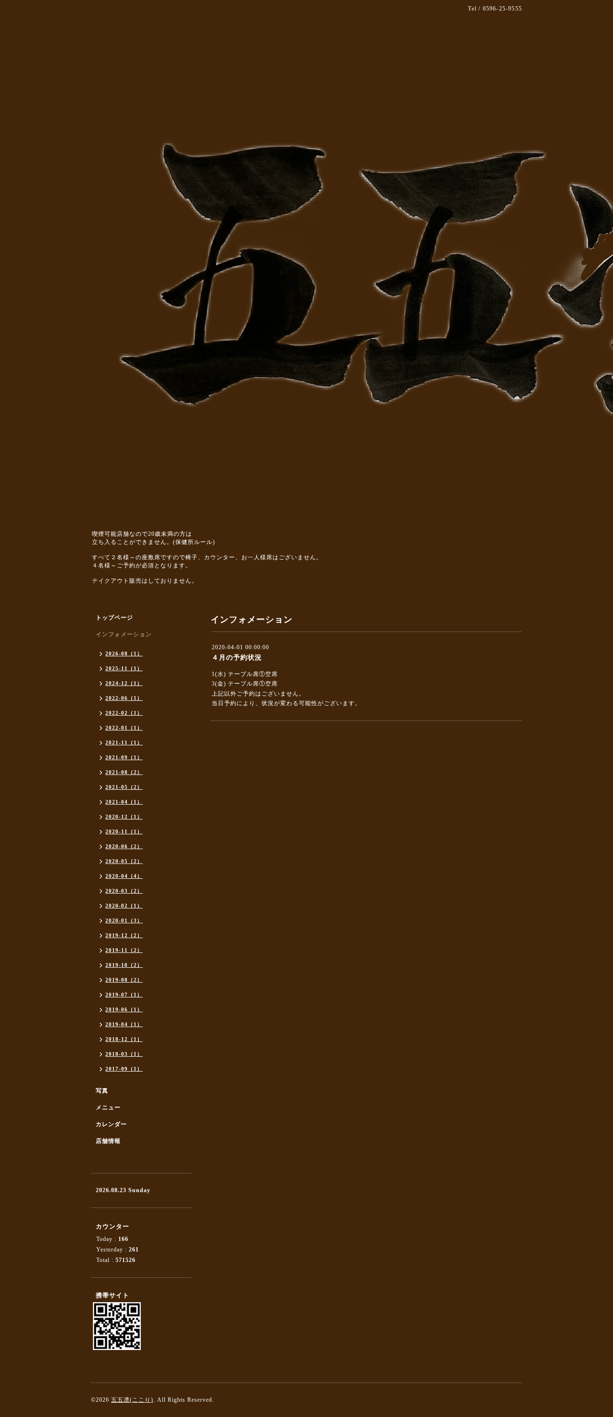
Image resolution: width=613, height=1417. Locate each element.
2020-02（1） (124, 905)
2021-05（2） (124, 787)
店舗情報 (108, 1141)
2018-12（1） (124, 1039)
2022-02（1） (124, 713)
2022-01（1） (124, 728)
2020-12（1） (124, 816)
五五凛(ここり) (132, 1399)
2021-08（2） (124, 772)
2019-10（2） (124, 965)
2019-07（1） (124, 994)
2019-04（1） (124, 1024)
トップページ (114, 617)
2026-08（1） (124, 653)
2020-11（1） (124, 831)
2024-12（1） (124, 683)
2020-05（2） (124, 861)
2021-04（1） (124, 802)
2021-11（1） (124, 742)
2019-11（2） (124, 950)
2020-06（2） (124, 846)
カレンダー (111, 1124)
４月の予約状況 (237, 657)
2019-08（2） (124, 980)
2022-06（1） (124, 698)
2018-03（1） (124, 1054)
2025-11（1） (124, 668)
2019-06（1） (124, 1009)
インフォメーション (124, 634)
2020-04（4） (124, 876)
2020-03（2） (124, 891)
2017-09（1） (124, 1069)
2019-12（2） (124, 935)
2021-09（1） (124, 757)
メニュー (108, 1107)
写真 (102, 1090)
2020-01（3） (124, 920)
